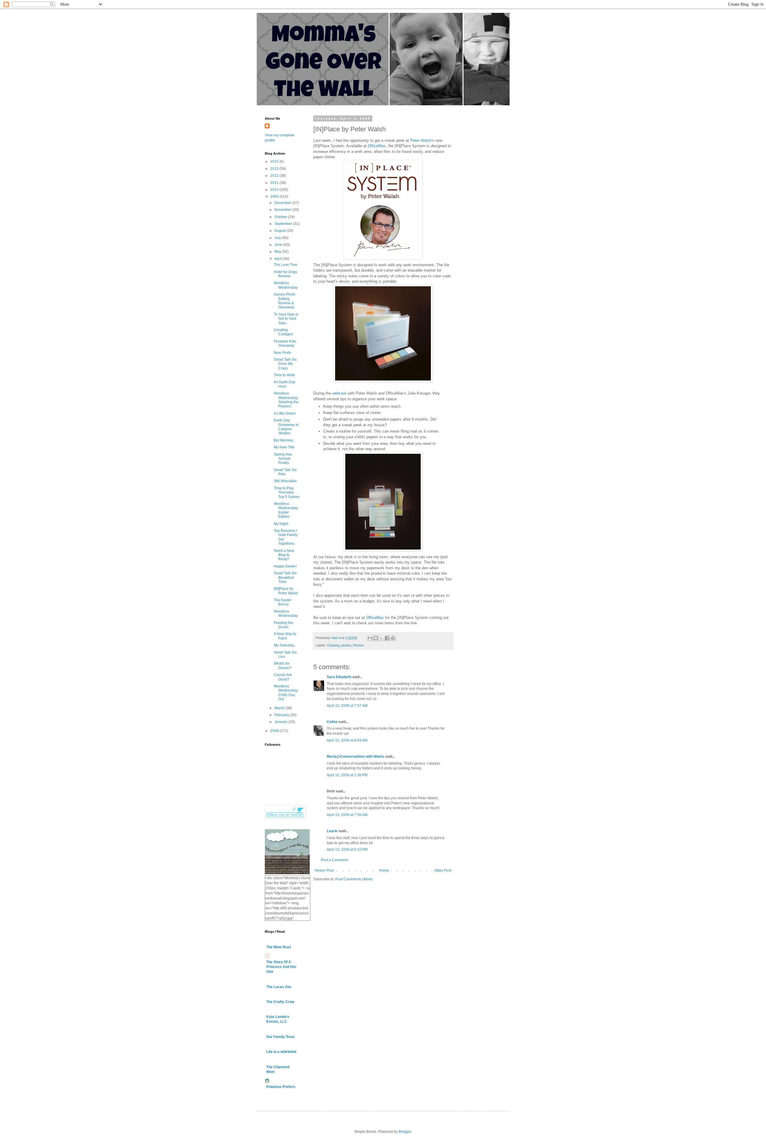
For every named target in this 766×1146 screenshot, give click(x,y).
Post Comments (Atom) (354, 879)
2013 (274, 169)
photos (346, 645)
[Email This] (370, 638)
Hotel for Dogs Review (285, 274)
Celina (332, 722)
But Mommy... (284, 440)
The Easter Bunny (282, 602)
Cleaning (333, 645)
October (281, 217)
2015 (274, 161)
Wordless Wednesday (286, 285)
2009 (274, 196)
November (283, 210)
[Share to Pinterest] (393, 638)
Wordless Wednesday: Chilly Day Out (286, 692)
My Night (281, 524)
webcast (339, 393)
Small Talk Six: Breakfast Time (285, 577)
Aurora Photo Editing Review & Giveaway (284, 300)
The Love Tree (285, 265)
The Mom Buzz (278, 947)
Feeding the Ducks (283, 625)
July (278, 238)
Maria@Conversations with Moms (355, 756)
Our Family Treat (280, 1037)
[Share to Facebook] (387, 638)
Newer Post (324, 870)
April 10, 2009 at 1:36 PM (347, 775)
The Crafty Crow (280, 1002)
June (278, 245)
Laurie (332, 831)
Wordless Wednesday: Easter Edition (286, 510)
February (282, 715)
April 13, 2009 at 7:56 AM (347, 815)
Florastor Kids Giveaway (285, 343)
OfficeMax (377, 146)
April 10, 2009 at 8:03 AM (347, 740)
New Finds (282, 353)
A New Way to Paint (285, 636)
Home (384, 870)
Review (358, 645)
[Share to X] (381, 638)
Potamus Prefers (280, 1087)
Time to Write (284, 375)
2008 (274, 731)
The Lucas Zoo (278, 987)
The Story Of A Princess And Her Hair (281, 967)
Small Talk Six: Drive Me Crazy (285, 363)
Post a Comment (334, 860)
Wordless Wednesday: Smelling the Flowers (286, 399)
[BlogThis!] (376, 638)
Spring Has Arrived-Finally (283, 458)
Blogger (405, 1132)
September (283, 224)
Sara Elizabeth (339, 677)
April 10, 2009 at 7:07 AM (347, 706)
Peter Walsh (420, 140)
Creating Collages (283, 332)
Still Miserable (285, 481)
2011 (274, 183)
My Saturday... (285, 645)
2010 (274, 190)
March (279, 708)
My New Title (284, 447)
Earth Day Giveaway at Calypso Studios (286, 426)
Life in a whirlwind (281, 1052)
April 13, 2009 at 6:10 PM (347, 849)
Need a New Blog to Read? (284, 555)
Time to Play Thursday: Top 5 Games (287, 492)
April (278, 259)
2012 (274, 176)
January (281, 722)
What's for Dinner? (282, 665)
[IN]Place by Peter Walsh (286, 591)
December (283, 203)
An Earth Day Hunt (284, 384)
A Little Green (285, 413)
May (278, 251)
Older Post (442, 870)
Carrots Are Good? (283, 677)
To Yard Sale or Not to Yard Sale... (286, 318)
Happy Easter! (285, 566)
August (280, 231)
